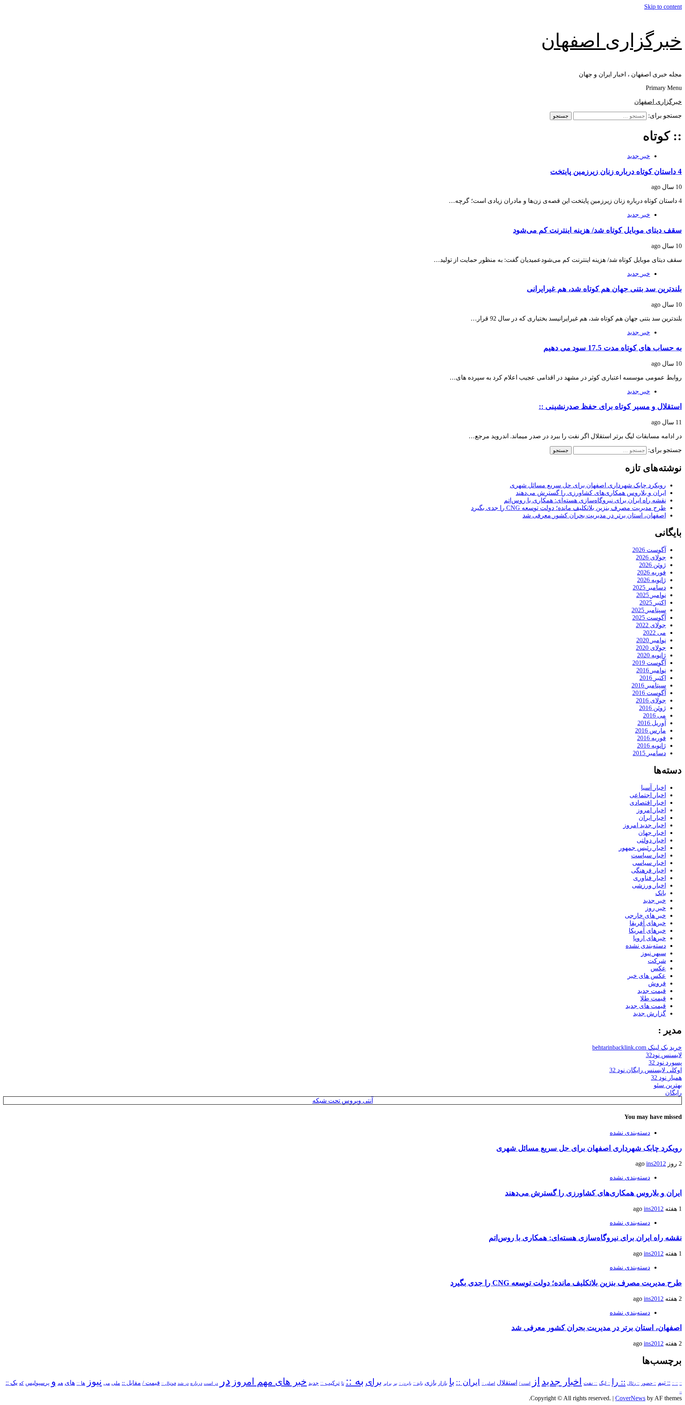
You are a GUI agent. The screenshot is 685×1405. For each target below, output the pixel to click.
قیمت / (151, 1383)
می (106, 1383)
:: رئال (633, 1383)
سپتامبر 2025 (648, 610)
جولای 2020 (651, 647)
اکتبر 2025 (652, 602)
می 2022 (654, 632)
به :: (355, 1381)
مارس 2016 (650, 730)
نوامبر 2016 (651, 670)
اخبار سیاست (648, 855)
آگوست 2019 (649, 662)
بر (395, 1383)
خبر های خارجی (645, 915)
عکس (658, 968)
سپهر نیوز (653, 953)
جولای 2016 (651, 700)
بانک (660, 893)
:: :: (675, 1383)
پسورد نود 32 (665, 1062)
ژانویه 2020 (651, 655)
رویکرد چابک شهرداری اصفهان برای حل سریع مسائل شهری (588, 485)
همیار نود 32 (666, 1077)
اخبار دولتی (651, 840)
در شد (183, 1383)
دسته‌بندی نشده (646, 945)
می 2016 (654, 715)
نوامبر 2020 (651, 640)
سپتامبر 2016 (648, 685)
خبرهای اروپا (649, 938)
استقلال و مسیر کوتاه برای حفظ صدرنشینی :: (610, 406)
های (70, 1382)
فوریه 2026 (651, 572)
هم (60, 1383)
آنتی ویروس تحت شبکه (342, 1100)
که (21, 1383)
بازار (443, 1383)
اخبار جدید (561, 1381)
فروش (657, 983)
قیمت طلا (653, 998)
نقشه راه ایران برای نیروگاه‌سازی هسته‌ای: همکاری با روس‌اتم (585, 500)
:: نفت (590, 1383)
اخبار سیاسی (649, 862)
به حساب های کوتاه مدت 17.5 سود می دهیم (612, 348)
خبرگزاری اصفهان (611, 40)
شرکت (657, 960)
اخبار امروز (651, 810)
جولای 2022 (651, 625)
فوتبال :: (168, 1383)
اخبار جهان (652, 832)
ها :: (81, 1383)
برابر (387, 1383)
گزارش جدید (649, 1013)
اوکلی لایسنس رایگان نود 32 (645, 1070)
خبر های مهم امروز (269, 1381)
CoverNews (630, 1398)
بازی (430, 1382)
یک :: (11, 1382)
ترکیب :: (330, 1383)
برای (373, 1382)
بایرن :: (405, 1383)
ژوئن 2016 (652, 707)
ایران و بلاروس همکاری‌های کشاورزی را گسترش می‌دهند (591, 492)
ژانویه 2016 (651, 745)
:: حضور (648, 1383)
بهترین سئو (668, 1085)
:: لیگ (604, 1383)
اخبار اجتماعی (648, 795)
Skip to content (663, 6)
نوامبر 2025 (651, 595)
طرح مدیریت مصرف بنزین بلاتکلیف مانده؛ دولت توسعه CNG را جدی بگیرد (568, 507)
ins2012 (656, 1163)
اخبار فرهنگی (648, 870)
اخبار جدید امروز (644, 825)
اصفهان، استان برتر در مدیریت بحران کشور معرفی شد (594, 515)
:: (680, 1383)
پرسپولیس (37, 1383)
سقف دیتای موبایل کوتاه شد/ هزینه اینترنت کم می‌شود (597, 230)
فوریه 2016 (651, 738)
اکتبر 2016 (652, 677)
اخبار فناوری (649, 877)
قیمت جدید (651, 990)
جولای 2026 (651, 557)
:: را (619, 1382)
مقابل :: (131, 1383)
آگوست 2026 (649, 549)
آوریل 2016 (651, 723)
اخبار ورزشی (649, 885)
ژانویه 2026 (651, 580)
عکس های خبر (647, 975)
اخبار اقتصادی (648, 802)
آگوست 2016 (649, 692)
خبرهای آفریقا (648, 923)
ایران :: (468, 1382)
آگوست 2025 (649, 617)
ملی (115, 1383)
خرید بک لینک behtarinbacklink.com (637, 1047)
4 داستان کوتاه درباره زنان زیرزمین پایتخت (616, 171)
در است (211, 1383)
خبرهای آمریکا (647, 930)
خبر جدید (638, 156)
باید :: (418, 1383)
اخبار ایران (652, 817)
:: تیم (664, 1382)
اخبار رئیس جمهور (642, 847)
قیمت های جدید (646, 1005)
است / (524, 1383)
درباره (196, 1383)
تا (342, 1383)
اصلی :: (488, 1383)
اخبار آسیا (653, 787)
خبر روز (655, 908)
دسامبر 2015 (649, 753)
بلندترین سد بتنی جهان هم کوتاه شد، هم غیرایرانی (604, 288)
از (536, 1381)
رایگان (673, 1092)
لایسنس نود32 (664, 1055)
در (225, 1380)
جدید (313, 1383)
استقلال (507, 1382)
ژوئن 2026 (652, 564)
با (451, 1382)
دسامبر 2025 (649, 587)
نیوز (94, 1381)
